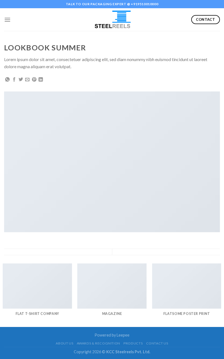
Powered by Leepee (112, 335)
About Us (64, 343)
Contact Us (157, 343)
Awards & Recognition (98, 343)
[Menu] (7, 19)
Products (133, 343)
